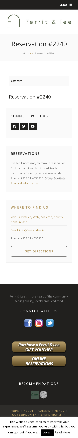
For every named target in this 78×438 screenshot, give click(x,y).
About (29, 411)
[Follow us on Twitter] (24, 126)
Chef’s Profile (51, 415)
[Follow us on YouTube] (33, 126)
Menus (59, 411)
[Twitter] (50, 323)
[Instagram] (39, 323)
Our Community (24, 415)
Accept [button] (47, 432)
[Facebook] (28, 323)
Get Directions (39, 251)
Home (29, 53)
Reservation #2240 (30, 96)
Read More (62, 432)
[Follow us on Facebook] (15, 126)
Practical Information (24, 183)
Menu (63, 5)
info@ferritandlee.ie (31, 230)
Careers (44, 411)
